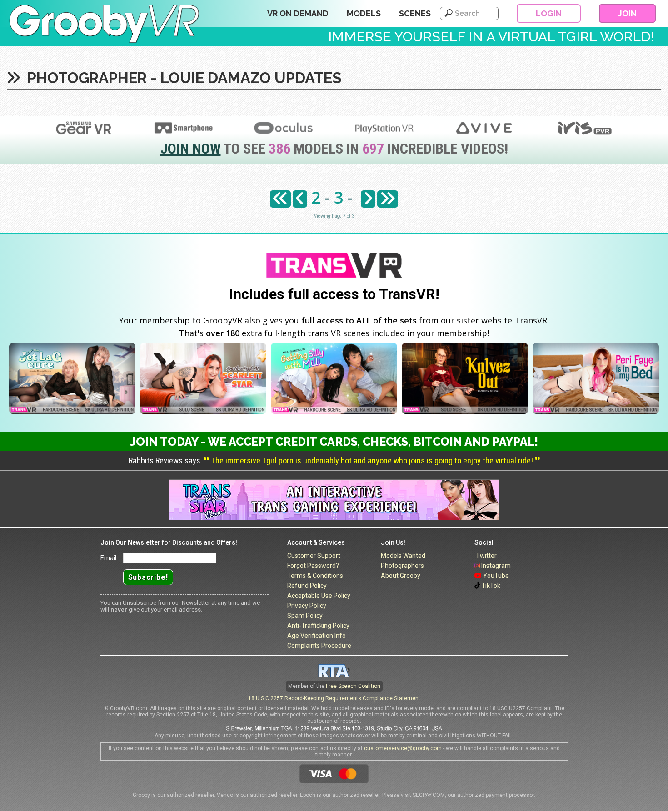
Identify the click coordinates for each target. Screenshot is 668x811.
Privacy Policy (306, 605)
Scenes (415, 13)
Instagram (496, 565)
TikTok (490, 585)
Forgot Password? (313, 565)
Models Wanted (403, 555)
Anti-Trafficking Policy (318, 625)
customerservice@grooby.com (403, 748)
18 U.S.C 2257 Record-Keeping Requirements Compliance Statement (334, 698)
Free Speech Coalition (353, 686)
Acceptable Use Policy (318, 595)
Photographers (402, 565)
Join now (190, 148)
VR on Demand (298, 13)
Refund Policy (307, 585)
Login (549, 13)
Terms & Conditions (315, 575)
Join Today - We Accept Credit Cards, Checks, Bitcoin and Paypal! (334, 441)
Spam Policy (305, 615)
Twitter (486, 555)
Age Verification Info (316, 635)
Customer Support (313, 555)
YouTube (496, 575)
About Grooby (400, 575)
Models (364, 13)
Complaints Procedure (319, 645)
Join (627, 13)
